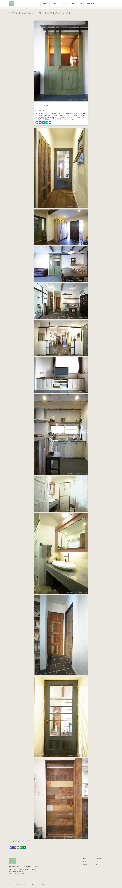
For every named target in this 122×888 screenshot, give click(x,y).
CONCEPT (85, 867)
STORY (85, 864)
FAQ (96, 864)
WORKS (85, 861)
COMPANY (98, 858)
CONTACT (98, 867)
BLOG (96, 861)
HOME (84, 858)
